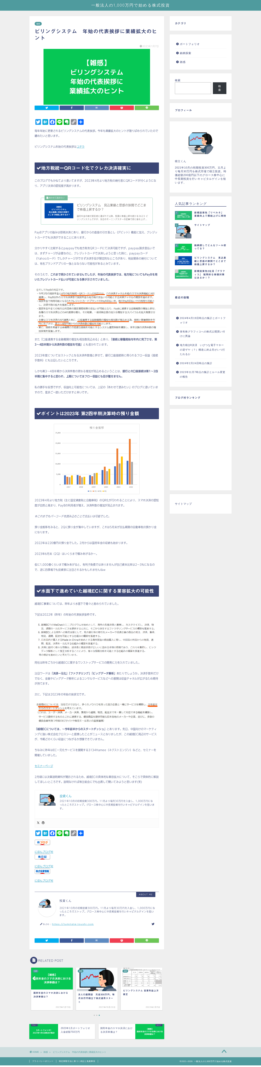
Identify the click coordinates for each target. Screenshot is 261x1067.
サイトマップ (183, 503)
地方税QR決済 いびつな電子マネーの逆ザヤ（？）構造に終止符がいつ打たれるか (202, 350)
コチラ (81, 146)
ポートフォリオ (190, 44)
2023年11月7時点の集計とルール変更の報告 (202, 374)
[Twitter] (38, 823)
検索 (178, 80)
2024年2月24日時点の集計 (196, 363)
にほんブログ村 (44, 851)
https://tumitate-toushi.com (73, 923)
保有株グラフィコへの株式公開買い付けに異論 (202, 334)
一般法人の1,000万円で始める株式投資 (130, 5)
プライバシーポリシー (42, 1061)
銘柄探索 (185, 53)
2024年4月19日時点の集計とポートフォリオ (203, 320)
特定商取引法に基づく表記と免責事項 (77, 1061)
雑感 (38, 24)
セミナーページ (44, 766)
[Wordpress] (43, 823)
